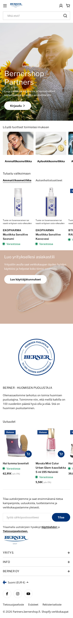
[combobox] (36, 15)
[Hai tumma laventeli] (18, 443)
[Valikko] (5, 6)
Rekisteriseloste (52, 604)
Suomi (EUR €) (16, 582)
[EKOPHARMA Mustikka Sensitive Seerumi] (18, 202)
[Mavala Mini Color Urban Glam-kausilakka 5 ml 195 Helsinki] (51, 443)
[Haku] (65, 16)
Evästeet (33, 604)
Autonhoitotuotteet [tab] (49, 180)
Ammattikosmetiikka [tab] (17, 180)
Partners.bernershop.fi (26, 611)
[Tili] (61, 6)
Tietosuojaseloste (13, 604)
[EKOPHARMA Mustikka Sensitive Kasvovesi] (51, 202)
